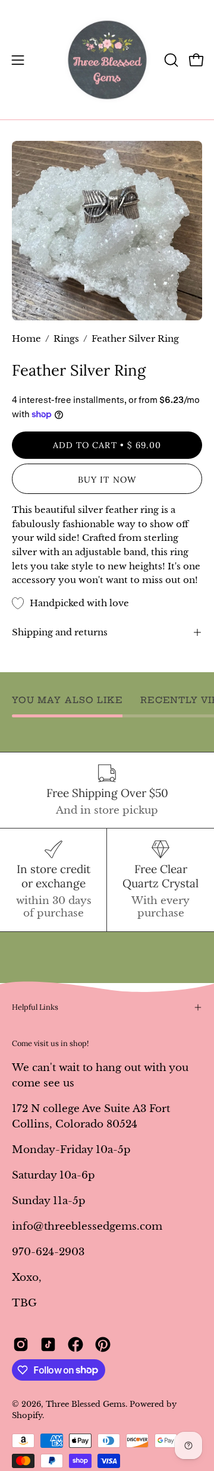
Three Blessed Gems (85, 1404)
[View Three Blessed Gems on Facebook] (75, 1344)
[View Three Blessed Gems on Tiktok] (48, 1344)
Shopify (27, 1415)
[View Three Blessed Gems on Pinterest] (103, 1344)
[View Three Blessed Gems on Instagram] (21, 1344)
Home (26, 338)
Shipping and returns (60, 632)
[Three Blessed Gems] (107, 60)
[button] (170, 60)
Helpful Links (35, 1007)
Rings (66, 338)
